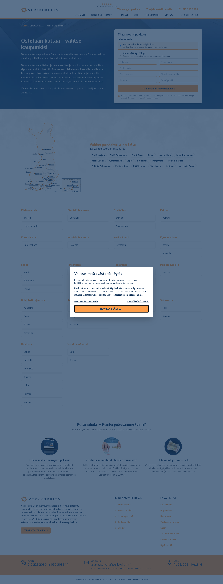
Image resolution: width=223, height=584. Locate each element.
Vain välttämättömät (138, 301)
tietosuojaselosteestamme (128, 295)
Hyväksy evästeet (111, 308)
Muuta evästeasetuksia (86, 301)
